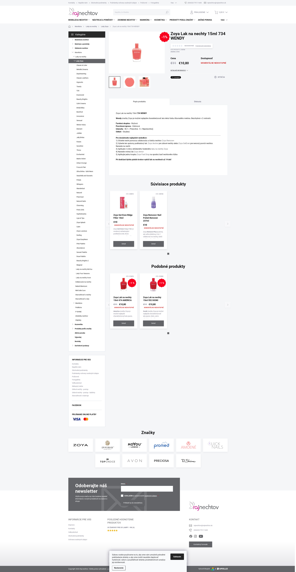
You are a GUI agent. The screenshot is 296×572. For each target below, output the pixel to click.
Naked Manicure (81, 286)
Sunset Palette (82, 252)
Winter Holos (81, 125)
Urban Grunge (82, 163)
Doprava (71, 525)
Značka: (175, 52)
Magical (79, 265)
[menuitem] (79, 20)
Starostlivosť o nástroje (80, 396)
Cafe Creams (81, 103)
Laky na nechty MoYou (84, 269)
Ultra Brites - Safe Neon (85, 171)
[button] (168, 253)
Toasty (79, 86)
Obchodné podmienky (99, 3)
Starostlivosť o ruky (82, 299)
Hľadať (167, 12)
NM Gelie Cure (80, 290)
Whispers (80, 184)
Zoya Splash (81, 222)
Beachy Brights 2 (83, 261)
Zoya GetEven (184, 143)
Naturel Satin (81, 201)
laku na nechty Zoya (159, 149)
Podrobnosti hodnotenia (203, 46)
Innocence (80, 116)
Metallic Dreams (82, 69)
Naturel (79, 193)
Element (79, 129)
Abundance (81, 248)
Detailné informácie (178, 70)
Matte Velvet (81, 159)
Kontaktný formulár (201, 544)
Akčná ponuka (80, 333)
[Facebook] (191, 536)
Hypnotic (80, 82)
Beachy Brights (82, 99)
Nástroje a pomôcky (82, 44)
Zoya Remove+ (168, 141)
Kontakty (71, 3)
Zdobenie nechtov (81, 48)
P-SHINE (78, 312)
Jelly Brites (80, 137)
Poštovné (143, 3)
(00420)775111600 (201, 530)
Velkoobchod (73, 532)
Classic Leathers (82, 78)
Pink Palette (81, 244)
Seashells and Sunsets (84, 176)
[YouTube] (201, 536)
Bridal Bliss (80, 108)
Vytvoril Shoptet (204, 569)
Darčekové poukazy (82, 346)
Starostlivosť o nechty (83, 295)
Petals (79, 180)
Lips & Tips (80, 218)
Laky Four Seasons (83, 273)
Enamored (80, 95)
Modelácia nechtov (82, 40)
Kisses (79, 142)
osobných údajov (151, 496)
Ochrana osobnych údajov (77, 539)
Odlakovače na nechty (83, 282)
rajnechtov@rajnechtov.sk (203, 525)
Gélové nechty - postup (80, 389)
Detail (124, 244)
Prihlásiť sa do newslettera (132, 503)
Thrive (79, 150)
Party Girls (80, 210)
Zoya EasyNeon (82, 239)
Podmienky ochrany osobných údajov (123, 3)
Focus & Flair (81, 167)
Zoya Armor (139, 152)
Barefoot (80, 112)
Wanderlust (81, 188)
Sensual (79, 120)
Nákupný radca (77, 386)
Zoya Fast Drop (143, 154)
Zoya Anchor (153, 143)
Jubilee (79, 133)
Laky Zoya (79, 61)
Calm (78, 227)
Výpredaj (78, 337)
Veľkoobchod (77, 383)
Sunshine (80, 146)
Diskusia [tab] (197, 101)
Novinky (78, 341)
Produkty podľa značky (83, 329)
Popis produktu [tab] (139, 101)
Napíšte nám (83, 3)
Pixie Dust (80, 197)
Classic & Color (82, 65)
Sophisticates (81, 214)
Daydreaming (81, 74)
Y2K (78, 91)
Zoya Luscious (82, 231)
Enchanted (80, 154)
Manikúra (78, 52)
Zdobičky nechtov (81, 316)
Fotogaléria (155, 3)
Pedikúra (78, 307)
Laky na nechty (80, 57)
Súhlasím (177, 557)
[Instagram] (195, 536)
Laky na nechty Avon (83, 278)
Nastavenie (118, 568)
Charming (80, 205)
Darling (79, 235)
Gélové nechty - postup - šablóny (83, 392)
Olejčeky (78, 320)
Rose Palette (81, 256)
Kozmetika (79, 324)
